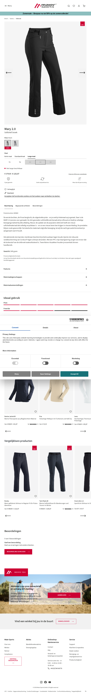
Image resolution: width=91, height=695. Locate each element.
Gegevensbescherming (19, 691)
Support (72, 644)
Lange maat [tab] (31, 156)
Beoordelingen (38, 206)
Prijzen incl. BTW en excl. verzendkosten (78, 174)
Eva (40, 416)
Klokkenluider (52, 691)
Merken (6, 647)
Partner (6, 651)
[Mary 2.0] (45, 73)
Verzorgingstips (31, 647)
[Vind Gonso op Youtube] (49, 682)
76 (20, 162)
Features (7, 269)
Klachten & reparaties (76, 647)
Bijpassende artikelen (23, 206)
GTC (6, 691)
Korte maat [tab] (8, 156)
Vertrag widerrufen (13, 660)
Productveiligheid (75, 660)
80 (32, 162)
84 (43, 162)
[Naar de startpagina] (45, 6)
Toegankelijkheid (76, 691)
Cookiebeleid (43, 691)
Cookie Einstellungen (33, 691)
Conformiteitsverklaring (64, 691)
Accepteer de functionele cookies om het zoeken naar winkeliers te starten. (32, 196)
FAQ (49, 650)
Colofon (10, 691)
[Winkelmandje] (84, 6)
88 (53, 162)
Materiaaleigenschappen (13, 277)
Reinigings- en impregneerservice (75, 655)
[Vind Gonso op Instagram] (41, 682)
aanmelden (62, 595)
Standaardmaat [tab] (20, 156)
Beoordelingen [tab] (12, 531)
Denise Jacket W (10, 416)
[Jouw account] (78, 6)
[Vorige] (8, 73)
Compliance (8, 654)
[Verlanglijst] (73, 6)
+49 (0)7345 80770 (56, 668)
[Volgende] (82, 73)
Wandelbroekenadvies (33, 644)
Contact (50, 647)
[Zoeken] (68, 6)
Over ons (7, 644)
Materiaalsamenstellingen (13, 285)
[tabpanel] (45, 162)
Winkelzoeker (63, 621)
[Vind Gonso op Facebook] (45, 682)
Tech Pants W (43, 501)
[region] (45, 73)
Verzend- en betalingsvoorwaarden (55, 654)
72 (9, 162)
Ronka (6, 501)
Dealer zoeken (74, 651)
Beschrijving (8, 206)
